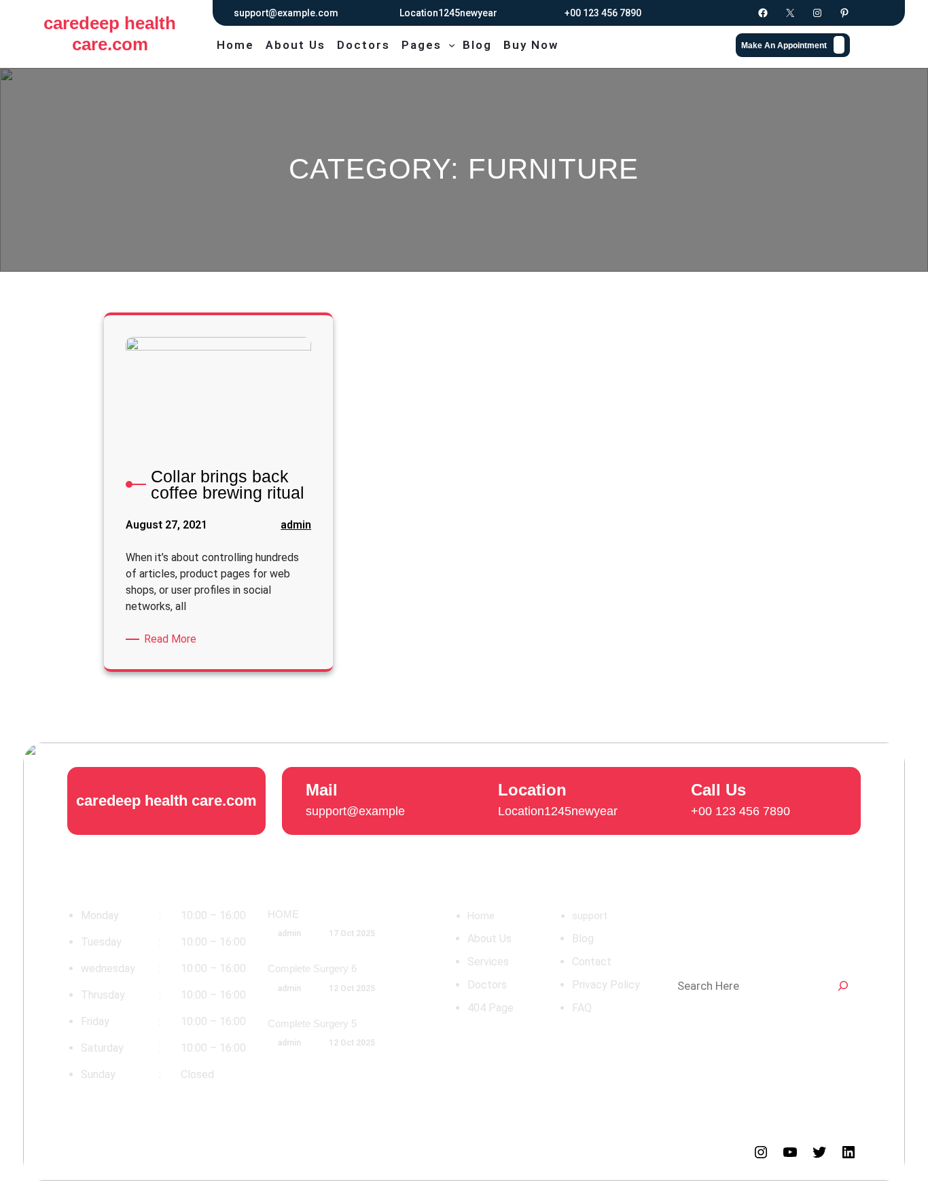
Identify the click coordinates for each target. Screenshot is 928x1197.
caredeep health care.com (109, 33)
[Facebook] (762, 12)
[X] (790, 12)
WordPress (475, 1152)
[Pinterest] (844, 12)
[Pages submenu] (451, 44)
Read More (172, 638)
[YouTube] (790, 1152)
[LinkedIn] (848, 1152)
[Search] (843, 986)
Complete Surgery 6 (312, 968)
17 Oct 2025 (352, 933)
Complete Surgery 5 (312, 1023)
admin (296, 524)
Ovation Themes (392, 1152)
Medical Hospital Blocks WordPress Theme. (165, 1152)
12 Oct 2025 (352, 988)
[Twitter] (819, 1152)
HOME (283, 914)
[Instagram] (817, 12)
